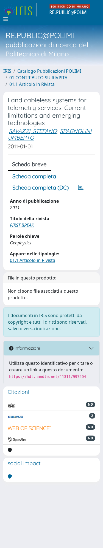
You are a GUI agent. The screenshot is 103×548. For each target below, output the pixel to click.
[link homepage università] (70, 9)
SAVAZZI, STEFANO (33, 131)
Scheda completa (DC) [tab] (40, 187)
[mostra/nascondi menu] (5, 19)
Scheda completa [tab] (34, 176)
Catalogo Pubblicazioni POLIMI (49, 71)
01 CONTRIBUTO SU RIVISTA (38, 78)
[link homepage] (20, 9)
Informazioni (26, 348)
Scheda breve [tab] (29, 164)
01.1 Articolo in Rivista (32, 84)
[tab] (80, 187)
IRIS (7, 71)
